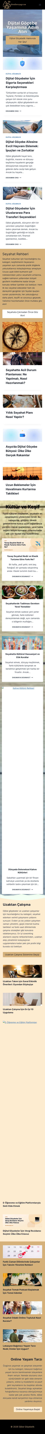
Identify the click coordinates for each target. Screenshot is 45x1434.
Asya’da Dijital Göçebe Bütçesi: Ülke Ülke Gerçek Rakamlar (21, 451)
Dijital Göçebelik (13, 74)
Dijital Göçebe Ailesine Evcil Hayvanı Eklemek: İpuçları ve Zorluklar (22, 146)
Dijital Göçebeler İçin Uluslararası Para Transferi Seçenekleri (21, 213)
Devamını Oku (13, 111)
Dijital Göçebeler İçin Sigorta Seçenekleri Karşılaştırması (20, 83)
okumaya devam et (22, 576)
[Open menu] (40, 5)
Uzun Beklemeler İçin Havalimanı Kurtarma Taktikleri (21, 489)
